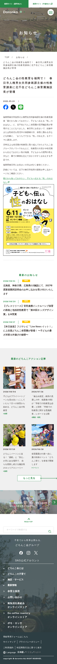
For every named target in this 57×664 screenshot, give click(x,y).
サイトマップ (9, 642)
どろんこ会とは (16, 568)
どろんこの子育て (17, 574)
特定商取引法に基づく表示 (29, 648)
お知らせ (20, 57)
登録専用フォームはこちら (15, 637)
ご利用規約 (8, 648)
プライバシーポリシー (29, 642)
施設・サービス (16, 579)
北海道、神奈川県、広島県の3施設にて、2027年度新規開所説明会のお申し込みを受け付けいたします (28, 289)
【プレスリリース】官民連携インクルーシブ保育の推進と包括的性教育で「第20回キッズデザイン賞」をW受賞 (28, 310)
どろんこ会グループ (27, 545)
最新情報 (12, 585)
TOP (7, 57)
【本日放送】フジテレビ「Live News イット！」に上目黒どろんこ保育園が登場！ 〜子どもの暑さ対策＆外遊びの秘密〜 (28, 330)
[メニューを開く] (51, 12)
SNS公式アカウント (27, 560)
